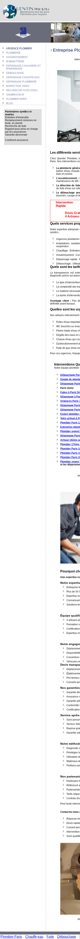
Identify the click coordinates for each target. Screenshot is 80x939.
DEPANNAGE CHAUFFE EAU (23, 77)
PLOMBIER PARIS (16, 99)
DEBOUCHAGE (15, 73)
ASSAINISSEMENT (17, 57)
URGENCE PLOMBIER (19, 48)
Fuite (50, 936)
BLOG (9, 103)
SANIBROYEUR (15, 94)
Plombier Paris (11, 936)
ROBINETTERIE (15, 61)
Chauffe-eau (34, 936)
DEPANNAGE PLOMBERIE (21, 81)
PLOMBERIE (13, 52)
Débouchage (66, 936)
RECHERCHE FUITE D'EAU (22, 90)
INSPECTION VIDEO (17, 86)
